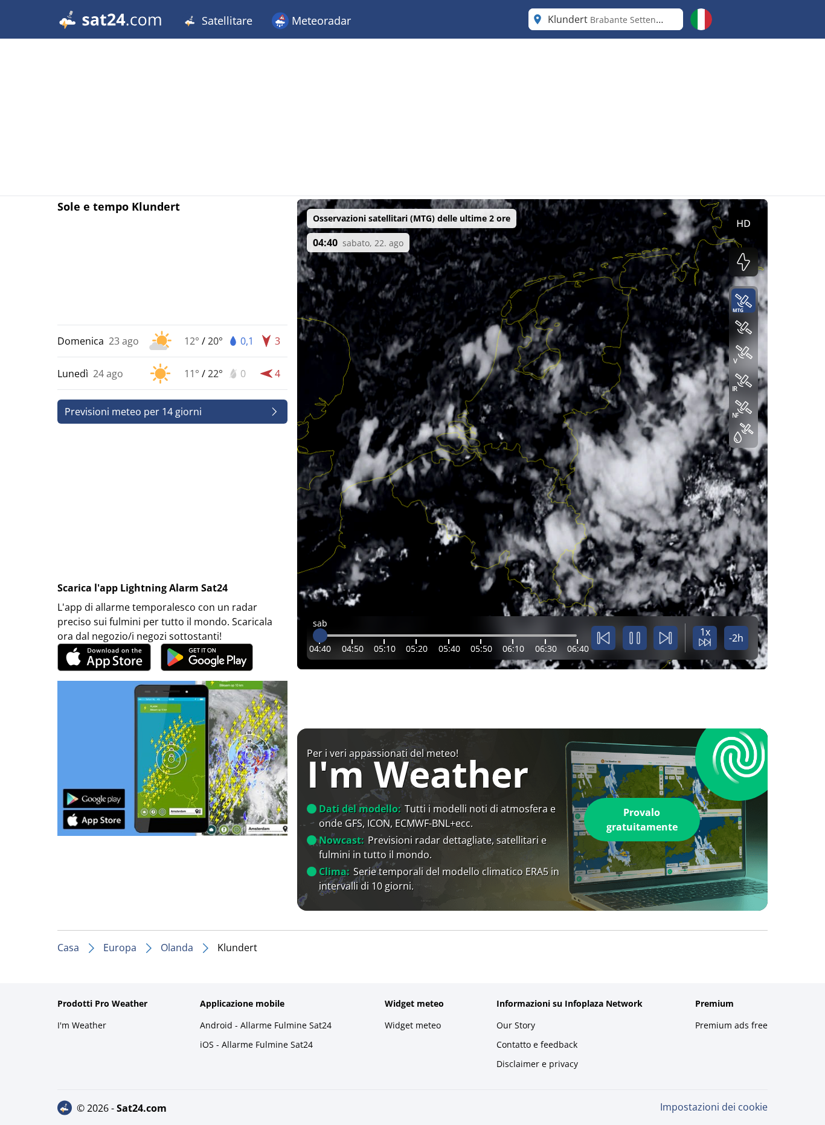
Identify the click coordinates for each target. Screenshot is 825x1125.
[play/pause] (635, 638)
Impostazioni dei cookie (714, 1107)
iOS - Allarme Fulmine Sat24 (256, 1044)
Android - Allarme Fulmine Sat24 (266, 1025)
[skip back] (603, 638)
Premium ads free (731, 1025)
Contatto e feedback (536, 1044)
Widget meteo (413, 1025)
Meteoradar (320, 20)
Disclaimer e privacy (537, 1063)
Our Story (515, 1025)
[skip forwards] (665, 638)
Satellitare (225, 20)
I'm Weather (81, 1025)
